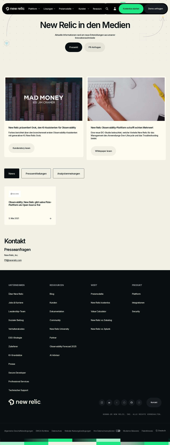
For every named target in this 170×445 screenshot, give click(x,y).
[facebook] (131, 402)
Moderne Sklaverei (131, 431)
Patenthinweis (147, 431)
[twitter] (117, 402)
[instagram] (139, 402)
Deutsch (162, 430)
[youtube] (109, 402)
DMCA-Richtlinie (42, 431)
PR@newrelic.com (13, 260)
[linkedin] (102, 402)
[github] (124, 402)
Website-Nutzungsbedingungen (78, 431)
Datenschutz (57, 431)
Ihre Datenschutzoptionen (104, 431)
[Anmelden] (115, 9)
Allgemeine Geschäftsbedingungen (18, 431)
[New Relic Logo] (14, 9)
